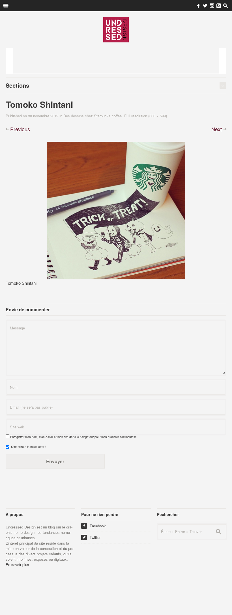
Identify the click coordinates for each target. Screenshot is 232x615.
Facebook (94, 525)
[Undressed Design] (116, 29)
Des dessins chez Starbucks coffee (92, 115)
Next (216, 129)
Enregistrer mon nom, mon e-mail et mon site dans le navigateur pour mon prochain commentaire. (74, 437)
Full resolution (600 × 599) (145, 115)
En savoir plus (17, 564)
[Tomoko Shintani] (116, 210)
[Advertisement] (116, 61)
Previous (20, 129)
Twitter (91, 537)
